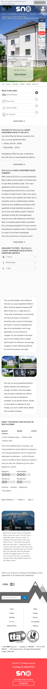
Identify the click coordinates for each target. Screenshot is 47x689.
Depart (28, 84)
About (35, 609)
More (34, 84)
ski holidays (32, 573)
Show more (18, 164)
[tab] (5, 430)
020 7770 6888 (21, 663)
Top (3, 84)
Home (4, 14)
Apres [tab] (29, 527)
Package (15, 84)
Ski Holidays (13, 14)
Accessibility (35, 621)
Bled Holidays (7, 500)
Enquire (23, 683)
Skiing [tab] (18, 527)
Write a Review (20, 74)
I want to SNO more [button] (8, 4)
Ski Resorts (23, 14)
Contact (11, 613)
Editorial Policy (12, 626)
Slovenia (33, 14)
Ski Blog (11, 617)
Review (8, 84)
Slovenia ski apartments (24, 575)
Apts (30, 500)
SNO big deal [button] (40, 2)
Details (22, 84)
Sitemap (35, 626)
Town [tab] (6, 527)
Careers (35, 613)
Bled (40, 14)
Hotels (20, 500)
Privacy (35, 617)
